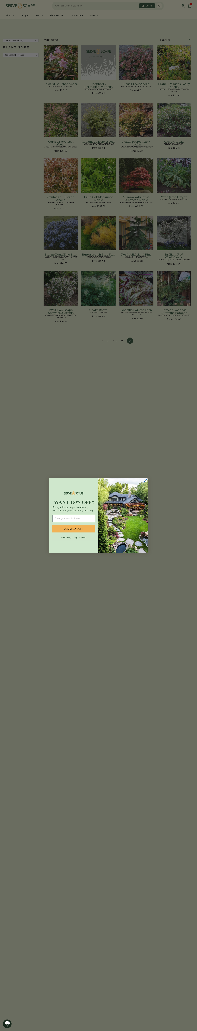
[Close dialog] (145, 480)
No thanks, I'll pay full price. (73, 537)
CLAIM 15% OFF (74, 528)
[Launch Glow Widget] (7, 1023)
